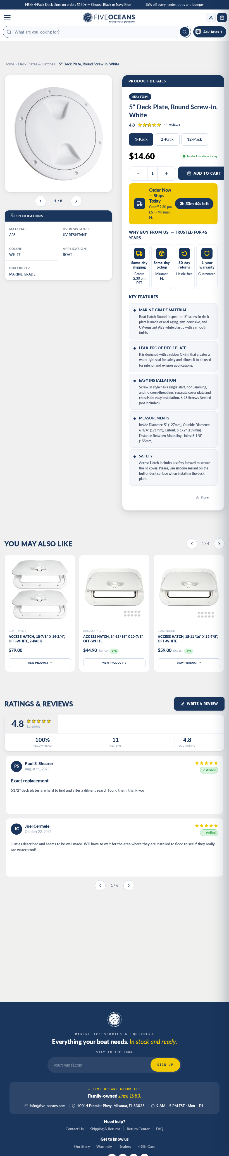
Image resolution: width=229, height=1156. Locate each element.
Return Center (138, 1129)
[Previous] (192, 543)
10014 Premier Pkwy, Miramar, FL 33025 (111, 1106)
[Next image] (76, 201)
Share (205, 497)
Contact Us (75, 1129)
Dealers (124, 1146)
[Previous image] (40, 201)
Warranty (104, 1146)
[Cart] (222, 17)
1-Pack (141, 139)
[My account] (211, 17)
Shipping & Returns (105, 1129)
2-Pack (167, 139)
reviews (172, 125)
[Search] (184, 32)
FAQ (159, 1129)
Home (9, 64)
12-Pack (194, 139)
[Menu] (7, 17)
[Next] (219, 543)
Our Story (82, 1146)
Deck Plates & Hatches (36, 64)
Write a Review (202, 704)
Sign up (165, 1065)
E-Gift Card (146, 1146)
